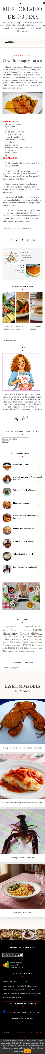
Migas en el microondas (23, 912)
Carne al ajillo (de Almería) (24, 541)
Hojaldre (18, 639)
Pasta (32, 642)
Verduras (29, 651)
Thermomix (10, 651)
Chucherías (25, 630)
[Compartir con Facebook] (11, 240)
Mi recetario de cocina (22, 12)
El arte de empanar (21, 503)
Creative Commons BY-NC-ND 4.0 (14, 981)
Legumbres (36, 639)
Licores (5, 642)
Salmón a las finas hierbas (23, 528)
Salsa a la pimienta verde (23, 554)
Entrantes (7, 639)
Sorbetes (33, 648)
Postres (28, 645)
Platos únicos (17, 645)
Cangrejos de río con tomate (25, 567)
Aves (4, 630)
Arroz (40, 626)
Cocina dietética (22, 56)
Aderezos (21, 627)
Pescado (27, 228)
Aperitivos (31, 626)
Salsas (26, 648)
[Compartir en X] (17, 240)
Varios (21, 651)
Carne (14, 630)
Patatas (39, 642)
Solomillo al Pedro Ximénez (24, 490)
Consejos (7, 636)
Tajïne (40, 648)
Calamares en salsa (21, 464)
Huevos (26, 639)
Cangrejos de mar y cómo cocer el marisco (22, 747)
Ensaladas (38, 636)
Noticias (25, 642)
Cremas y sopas (23, 636)
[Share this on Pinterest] (22, 240)
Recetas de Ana (15, 647)
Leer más (27, 1051)
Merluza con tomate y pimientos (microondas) (23, 802)
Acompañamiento (9, 626)
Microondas (15, 642)
